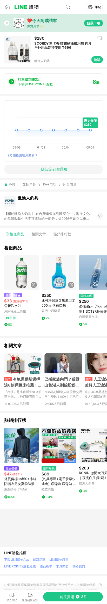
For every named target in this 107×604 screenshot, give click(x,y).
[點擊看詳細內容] (21, 272)
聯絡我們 (78, 566)
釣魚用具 (69, 185)
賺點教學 (46, 566)
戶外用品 (49, 184)
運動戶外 (29, 184)
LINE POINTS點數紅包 (20, 566)
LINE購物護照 (59, 559)
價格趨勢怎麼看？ (25, 155)
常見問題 (62, 566)
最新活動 (39, 559)
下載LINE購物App (16, 559)
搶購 (97, 60)
